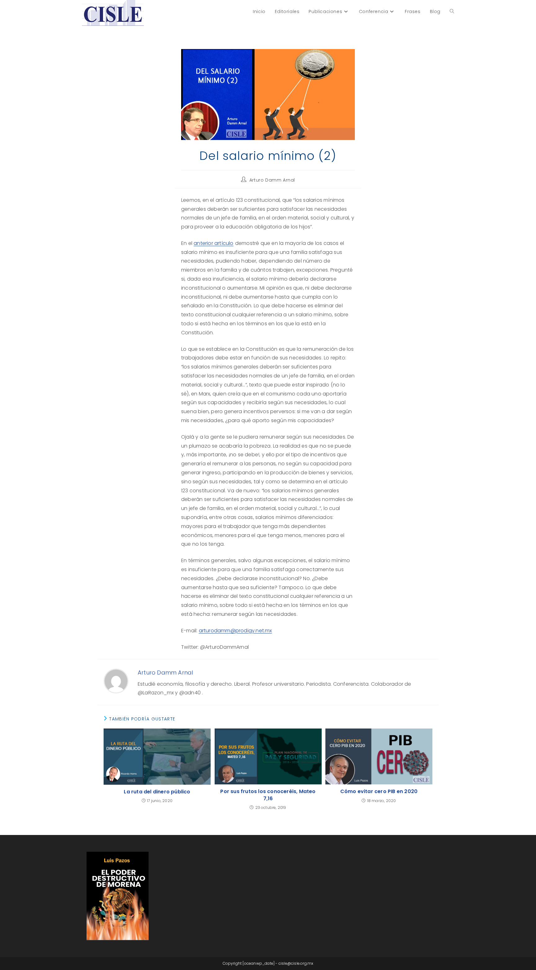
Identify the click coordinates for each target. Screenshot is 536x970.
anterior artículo (213, 243)
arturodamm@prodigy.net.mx (235, 630)
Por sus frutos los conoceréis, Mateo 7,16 (267, 795)
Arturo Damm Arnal (272, 180)
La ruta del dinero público (157, 791)
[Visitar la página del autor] (116, 680)
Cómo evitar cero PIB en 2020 (379, 791)
